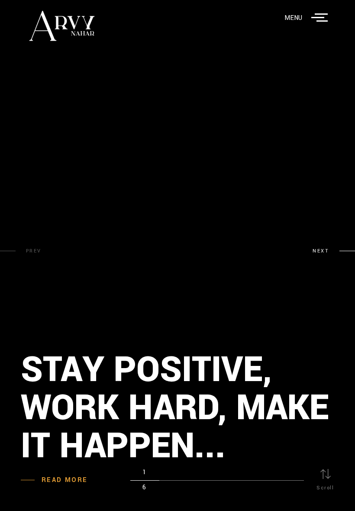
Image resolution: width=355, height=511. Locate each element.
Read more (65, 480)
